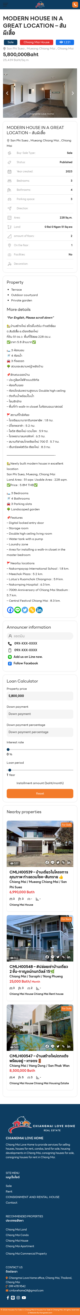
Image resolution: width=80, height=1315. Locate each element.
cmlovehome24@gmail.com (26, 1290)
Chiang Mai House (17, 1241)
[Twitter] (25, 610)
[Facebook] (10, 610)
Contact (11, 1202)
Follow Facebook (26, 663)
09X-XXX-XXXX (25, 643)
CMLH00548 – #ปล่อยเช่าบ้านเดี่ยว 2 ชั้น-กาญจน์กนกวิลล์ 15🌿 (38, 969)
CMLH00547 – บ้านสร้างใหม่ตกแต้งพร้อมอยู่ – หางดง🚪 (38, 1058)
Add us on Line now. (28, 657)
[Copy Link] (32, 610)
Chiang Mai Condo (17, 1235)
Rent (9, 1191)
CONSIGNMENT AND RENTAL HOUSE (33, 1197)
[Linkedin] (39, 610)
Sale (9, 1186)
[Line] (17, 610)
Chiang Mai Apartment (20, 1246)
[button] (7, 93)
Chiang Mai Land (16, 1230)
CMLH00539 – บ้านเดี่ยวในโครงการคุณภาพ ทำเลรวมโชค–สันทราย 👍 (38, 874)
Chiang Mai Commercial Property (26, 1254)
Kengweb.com (46, 1312)
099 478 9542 (17, 1286)
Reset (40, 793)
